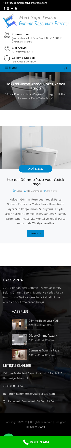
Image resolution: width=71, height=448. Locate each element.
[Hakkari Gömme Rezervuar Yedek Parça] (35, 128)
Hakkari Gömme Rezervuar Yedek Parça (35, 182)
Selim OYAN (37, 426)
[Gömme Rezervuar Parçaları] (35, 21)
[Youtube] (16, 8)
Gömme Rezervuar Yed (43, 320)
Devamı (34, 233)
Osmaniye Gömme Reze (44, 350)
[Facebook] (4, 8)
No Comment (34, 190)
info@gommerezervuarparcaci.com (27, 2)
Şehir (19, 190)
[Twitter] (12, 8)
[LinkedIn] (8, 8)
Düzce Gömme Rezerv (43, 335)
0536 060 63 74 (24, 51)
